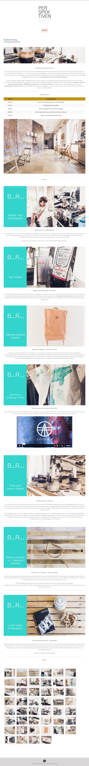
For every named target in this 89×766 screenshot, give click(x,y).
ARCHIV (44, 30)
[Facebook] (44, 761)
